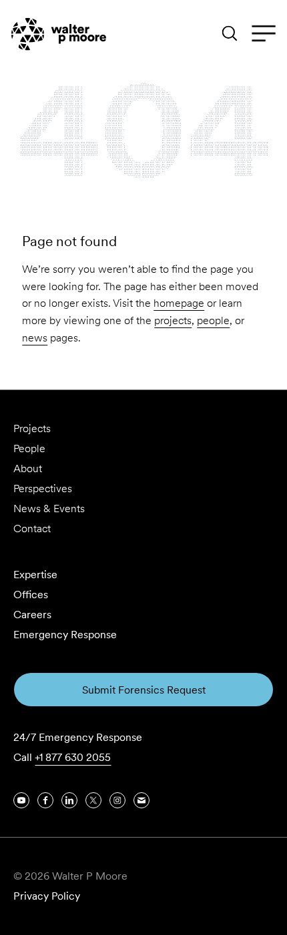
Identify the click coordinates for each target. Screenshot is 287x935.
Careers (32, 614)
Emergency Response (65, 634)
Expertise (35, 574)
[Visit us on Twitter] (93, 800)
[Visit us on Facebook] (45, 800)
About (27, 468)
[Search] (230, 33)
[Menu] (264, 34)
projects (173, 320)
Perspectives (42, 488)
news (34, 337)
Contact (32, 528)
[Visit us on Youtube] (21, 800)
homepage (179, 303)
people (213, 320)
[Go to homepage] (58, 34)
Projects (32, 428)
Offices (30, 594)
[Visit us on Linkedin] (69, 800)
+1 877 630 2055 (73, 757)
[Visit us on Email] (141, 800)
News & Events (49, 508)
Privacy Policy (46, 896)
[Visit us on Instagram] (117, 800)
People (29, 448)
